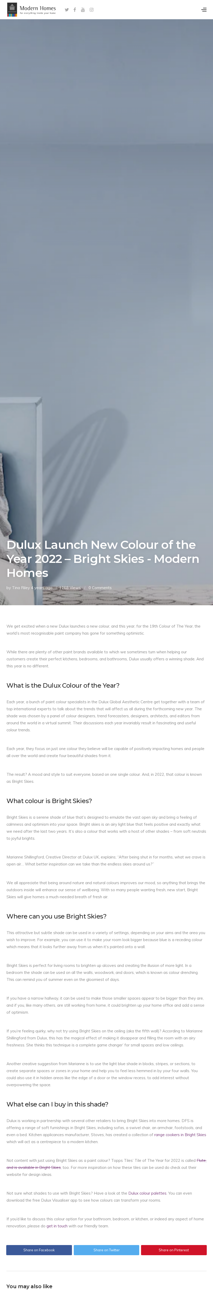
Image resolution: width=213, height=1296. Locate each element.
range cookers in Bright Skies (180, 1134)
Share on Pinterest (174, 1250)
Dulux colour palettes (147, 1193)
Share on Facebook (39, 1250)
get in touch (57, 1225)
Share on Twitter (107, 1250)
